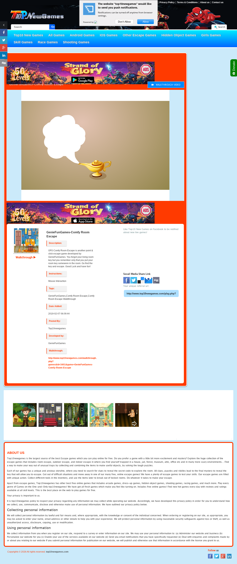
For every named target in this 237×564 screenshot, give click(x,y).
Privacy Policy (167, 2)
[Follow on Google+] (3, 47)
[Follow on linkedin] (3, 55)
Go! (53, 26)
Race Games (48, 42)
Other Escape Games (139, 35)
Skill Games (23, 42)
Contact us (217, 2)
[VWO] (97, 22)
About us (205, 2)
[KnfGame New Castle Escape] (127, 414)
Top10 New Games (28, 35)
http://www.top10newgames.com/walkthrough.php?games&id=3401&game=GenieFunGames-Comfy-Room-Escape (72, 363)
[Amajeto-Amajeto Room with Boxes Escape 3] (50, 414)
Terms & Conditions (187, 2)
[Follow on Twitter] (3, 40)
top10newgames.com (57, 551)
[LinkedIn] (229, 556)
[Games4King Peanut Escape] (76, 414)
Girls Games (211, 35)
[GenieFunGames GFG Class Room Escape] (101, 414)
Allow (146, 21)
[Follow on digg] (3, 63)
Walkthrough (25, 257)
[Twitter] (216, 556)
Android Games (82, 35)
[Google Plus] (223, 556)
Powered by (88, 22)
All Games (56, 35)
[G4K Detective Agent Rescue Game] (25, 414)
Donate (234, 66)
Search (221, 27)
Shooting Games (76, 42)
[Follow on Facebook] (3, 32)
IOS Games (109, 35)
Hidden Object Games (178, 35)
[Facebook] (210, 556)
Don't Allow (124, 21)
